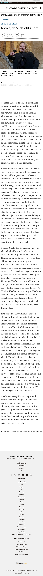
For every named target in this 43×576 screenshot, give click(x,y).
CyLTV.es (21, 552)
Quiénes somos (21, 463)
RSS (21, 470)
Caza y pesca (21, 519)
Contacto (21, 468)
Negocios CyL (21, 532)
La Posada (25, 15)
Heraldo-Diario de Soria (21, 549)
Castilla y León (7, 15)
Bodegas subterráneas (24, 432)
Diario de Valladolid (21, 544)
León (21, 489)
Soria (21, 502)
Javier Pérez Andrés (8, 83)
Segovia (21, 499)
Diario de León (22, 542)
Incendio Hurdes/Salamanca (25, 3)
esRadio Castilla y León (21, 554)
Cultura (21, 512)
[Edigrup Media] (21, 563)
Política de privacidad (19, 570)
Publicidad (21, 465)
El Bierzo (21, 492)
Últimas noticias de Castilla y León (21, 534)
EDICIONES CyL (36, 0)
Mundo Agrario (21, 527)
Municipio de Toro (10, 432)
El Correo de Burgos (21, 547)
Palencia (21, 494)
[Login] (40, 8)
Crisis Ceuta (12, 3)
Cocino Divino (21, 522)
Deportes (21, 514)
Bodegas (36, 432)
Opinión (17, 15)
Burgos (21, 487)
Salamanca (21, 497)
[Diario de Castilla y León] (21, 8)
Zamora (21, 507)
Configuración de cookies (21, 573)
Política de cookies (32, 570)
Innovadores (35, 15)
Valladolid (21, 504)
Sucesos (21, 517)
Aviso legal (9, 570)
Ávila (21, 484)
